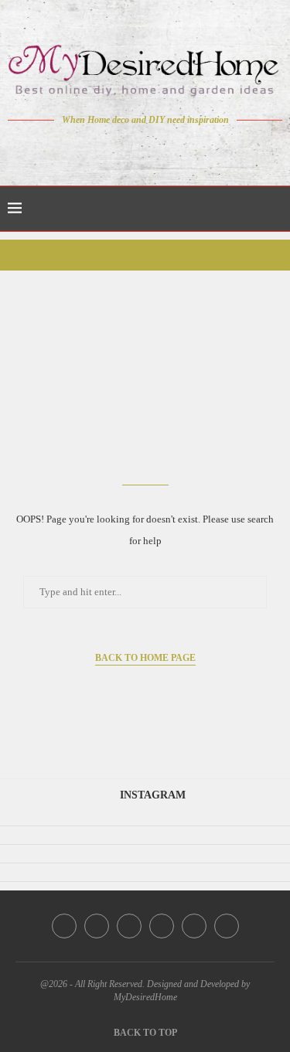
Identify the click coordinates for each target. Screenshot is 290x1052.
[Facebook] (91, 149)
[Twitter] (112, 149)
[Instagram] (134, 149)
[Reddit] (199, 149)
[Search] (274, 208)
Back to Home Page (145, 657)
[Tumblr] (177, 149)
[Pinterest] (156, 149)
